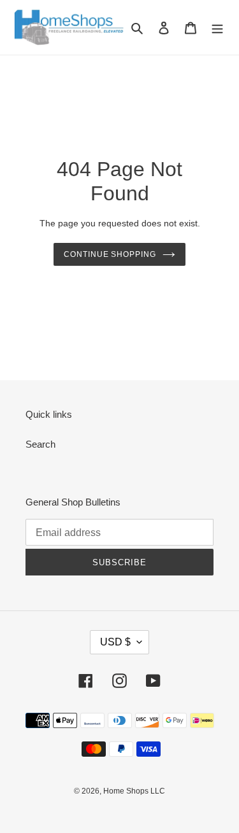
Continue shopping (110, 254)
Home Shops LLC (134, 791)
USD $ (115, 642)
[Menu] (217, 27)
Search (40, 444)
